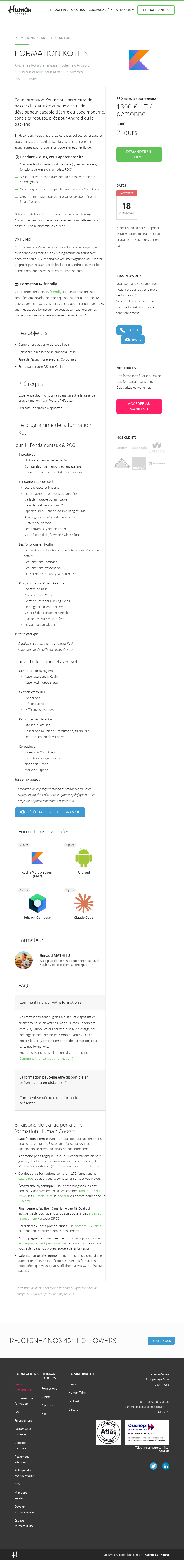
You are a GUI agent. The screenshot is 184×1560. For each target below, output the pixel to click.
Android (84, 872)
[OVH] (156, 447)
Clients (46, 1397)
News (72, 1384)
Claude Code (83, 917)
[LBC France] (139, 447)
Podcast (73, 1401)
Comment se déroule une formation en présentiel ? (53, 1100)
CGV (17, 1484)
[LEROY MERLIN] (121, 463)
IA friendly (53, 292)
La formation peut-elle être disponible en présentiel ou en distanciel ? (54, 1080)
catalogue (25, 1178)
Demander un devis (139, 154)
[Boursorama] (156, 463)
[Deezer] (121, 448)
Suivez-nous (161, 1341)
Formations (58, 10)
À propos (48, 1405)
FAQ (17, 1412)
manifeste (90, 1166)
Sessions (78, 10)
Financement (23, 1420)
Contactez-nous (156, 10)
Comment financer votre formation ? (50, 1002)
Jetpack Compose (37, 917)
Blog (44, 1414)
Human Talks (43, 1196)
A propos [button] (123, 10)
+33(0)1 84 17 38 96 (157, 1555)
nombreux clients (88, 1226)
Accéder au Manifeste (139, 406)
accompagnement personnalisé (42, 1243)
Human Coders (160, 1374)
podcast (63, 1196)
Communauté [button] (99, 10)
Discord (24, 1201)
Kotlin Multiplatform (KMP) (37, 874)
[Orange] (139, 463)
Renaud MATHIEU (55, 955)
